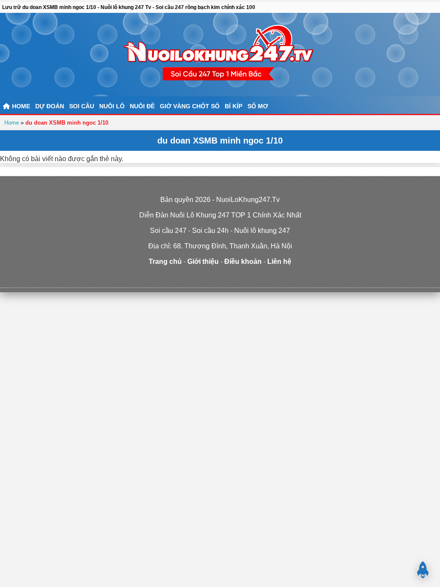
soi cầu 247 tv (167, 278)
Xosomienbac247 (294, 278)
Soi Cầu (81, 106)
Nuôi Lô (112, 106)
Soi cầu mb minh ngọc (247, 278)
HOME (20, 106)
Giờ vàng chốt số (190, 106)
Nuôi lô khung (220, 278)
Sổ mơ (258, 106)
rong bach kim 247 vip (194, 278)
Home (11, 122)
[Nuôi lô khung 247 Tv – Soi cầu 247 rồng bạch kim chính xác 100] (220, 54)
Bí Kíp (233, 106)
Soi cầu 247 (272, 278)
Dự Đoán (49, 106)
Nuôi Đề (142, 106)
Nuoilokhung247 (144, 278)
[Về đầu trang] (422, 569)
